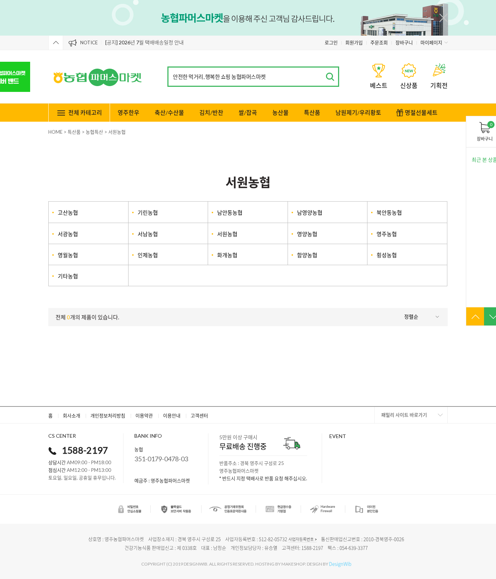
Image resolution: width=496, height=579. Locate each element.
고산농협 (68, 212)
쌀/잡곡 (248, 112)
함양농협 (307, 255)
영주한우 (128, 112)
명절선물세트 (421, 112)
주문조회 (379, 42)
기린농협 (148, 212)
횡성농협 (387, 255)
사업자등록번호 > (302, 539)
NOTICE (89, 42)
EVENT (337, 436)
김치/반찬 (211, 112)
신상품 (409, 85)
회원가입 (354, 42)
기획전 (439, 85)
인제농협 (148, 255)
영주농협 (387, 234)
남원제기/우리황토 (358, 112)
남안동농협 (230, 212)
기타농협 (68, 276)
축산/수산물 (169, 112)
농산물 (280, 112)
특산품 (312, 112)
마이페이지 (431, 42)
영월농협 (68, 255)
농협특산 (94, 132)
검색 (330, 77)
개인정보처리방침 (107, 415)
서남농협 (148, 234)
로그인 (331, 42)
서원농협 (117, 132)
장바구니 (404, 42)
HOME (55, 132)
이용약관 (144, 415)
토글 (55, 43)
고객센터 (199, 415)
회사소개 (71, 415)
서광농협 (68, 234)
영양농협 (307, 234)
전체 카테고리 (85, 112)
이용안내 (171, 415)
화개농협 (227, 255)
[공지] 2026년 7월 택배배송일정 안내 (144, 42)
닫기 (443, 17)
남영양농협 (309, 212)
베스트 (378, 85)
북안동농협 (389, 212)
